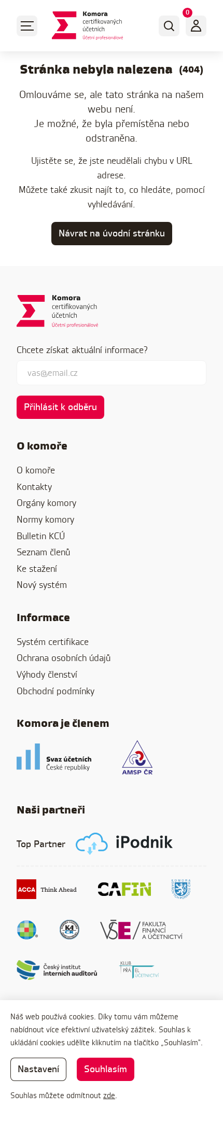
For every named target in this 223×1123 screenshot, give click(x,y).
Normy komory (45, 519)
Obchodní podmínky (55, 690)
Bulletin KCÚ (41, 535)
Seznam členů (43, 551)
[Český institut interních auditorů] (57, 970)
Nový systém (42, 584)
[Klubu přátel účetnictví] (139, 970)
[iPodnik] (124, 844)
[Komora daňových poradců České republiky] (181, 889)
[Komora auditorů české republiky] (69, 929)
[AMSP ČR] (137, 757)
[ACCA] (47, 889)
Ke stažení (37, 568)
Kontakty (34, 486)
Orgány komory (46, 502)
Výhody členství (47, 674)
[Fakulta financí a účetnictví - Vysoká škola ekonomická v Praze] (141, 929)
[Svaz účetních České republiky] (54, 757)
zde (109, 1095)
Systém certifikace (53, 641)
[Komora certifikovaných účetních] (87, 25)
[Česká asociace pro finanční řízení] (124, 889)
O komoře (36, 470)
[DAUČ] (28, 929)
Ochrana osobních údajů (63, 657)
